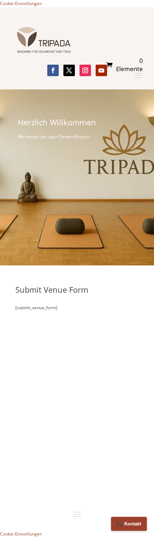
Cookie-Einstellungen (21, 3)
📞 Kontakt (129, 524)
